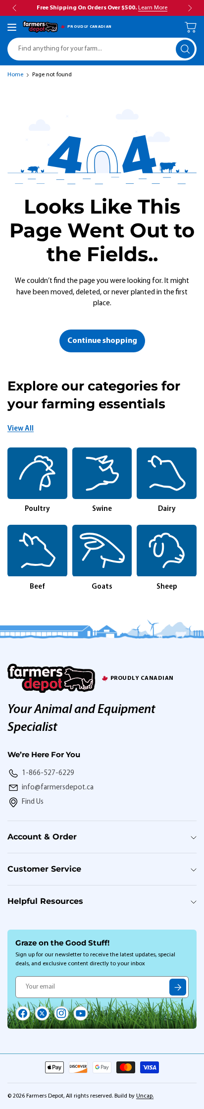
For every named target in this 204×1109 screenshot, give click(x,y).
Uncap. (144, 1096)
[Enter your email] (177, 987)
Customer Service (44, 869)
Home (15, 75)
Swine (102, 509)
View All (20, 429)
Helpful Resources (45, 901)
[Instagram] (61, 1013)
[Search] (185, 49)
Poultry (37, 509)
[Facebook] (22, 1013)
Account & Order (42, 836)
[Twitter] (42, 1013)
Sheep (166, 587)
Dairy (167, 509)
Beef (37, 587)
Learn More (152, 8)
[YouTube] (80, 1013)
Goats (102, 587)
